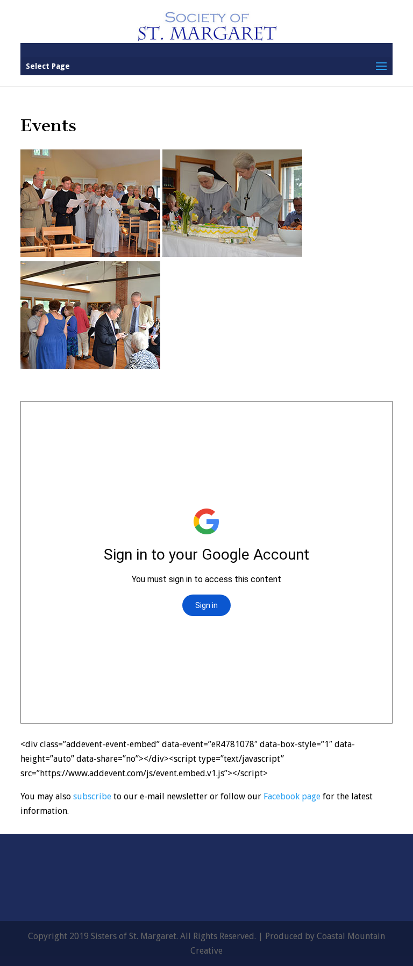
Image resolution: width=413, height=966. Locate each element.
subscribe (92, 796)
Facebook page (292, 796)
